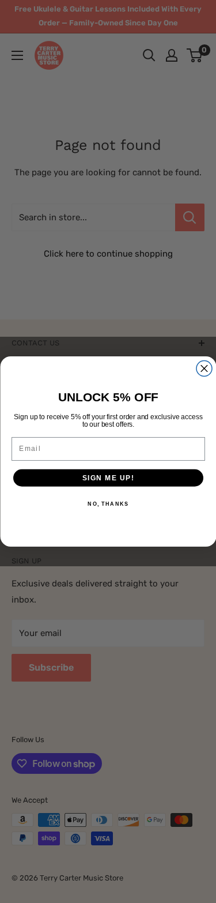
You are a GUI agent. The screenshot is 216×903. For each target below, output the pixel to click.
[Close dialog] (204, 369)
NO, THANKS (108, 504)
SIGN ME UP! (108, 477)
